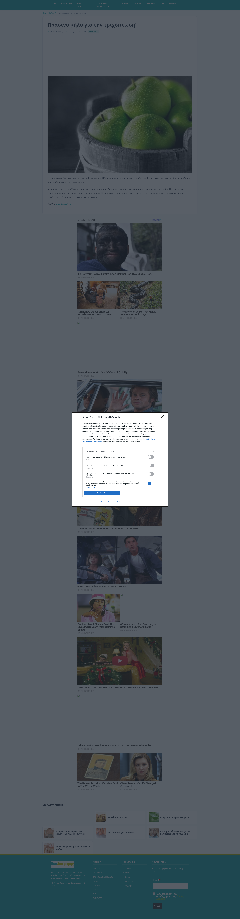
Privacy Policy (134, 502)
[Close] (163, 417)
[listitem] (120, 451)
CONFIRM (102, 493)
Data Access (120, 502)
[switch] (151, 457)
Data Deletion (105, 502)
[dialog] (120, 460)
